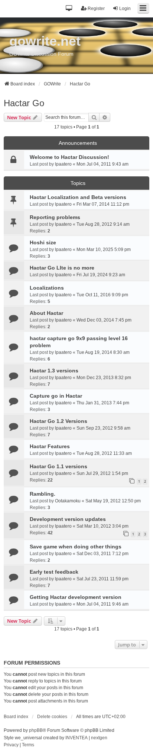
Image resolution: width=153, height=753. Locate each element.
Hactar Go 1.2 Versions (58, 421)
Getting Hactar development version (75, 597)
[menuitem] (11, 745)
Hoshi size (43, 242)
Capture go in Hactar (56, 396)
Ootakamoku (68, 500)
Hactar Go (24, 103)
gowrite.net (45, 41)
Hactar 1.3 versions (54, 371)
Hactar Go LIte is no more (62, 268)
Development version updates (68, 519)
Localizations (47, 288)
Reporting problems (55, 217)
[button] (69, 8)
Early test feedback (54, 572)
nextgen (99, 737)
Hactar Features (50, 446)
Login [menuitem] (125, 8)
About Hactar (46, 313)
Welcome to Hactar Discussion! (69, 157)
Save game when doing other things (75, 547)
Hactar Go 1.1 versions (58, 466)
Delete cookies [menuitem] (52, 716)
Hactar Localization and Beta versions (78, 197)
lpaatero (63, 164)
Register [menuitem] (96, 8)
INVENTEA (76, 737)
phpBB (36, 730)
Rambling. (42, 494)
